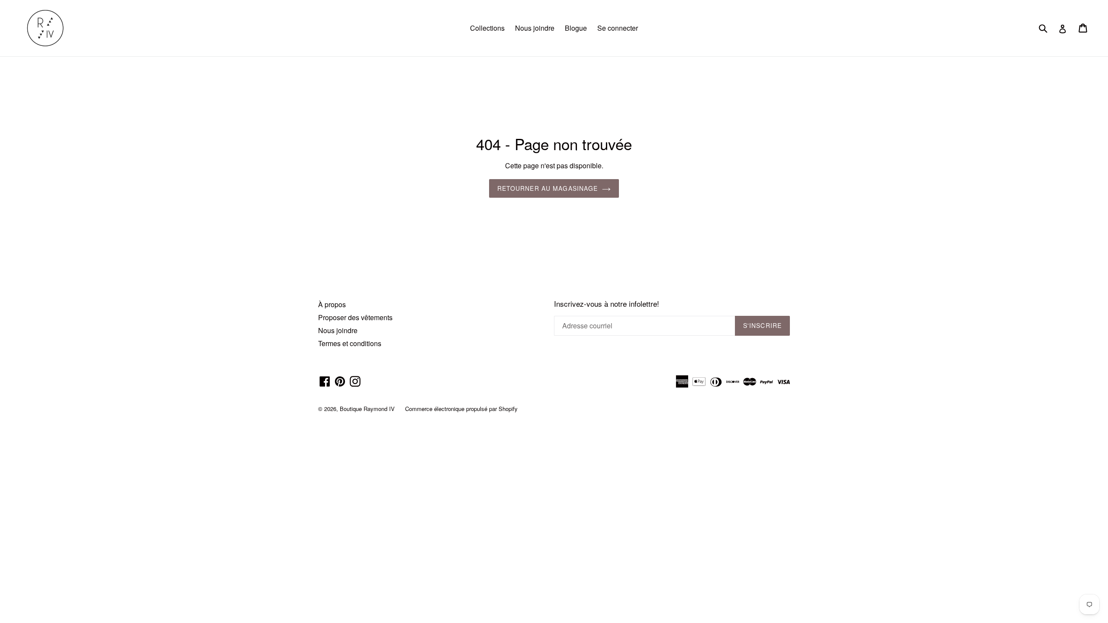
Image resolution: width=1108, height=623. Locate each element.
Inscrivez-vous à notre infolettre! (606, 303)
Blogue (576, 28)
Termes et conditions (349, 343)
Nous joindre (534, 28)
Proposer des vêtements (355, 317)
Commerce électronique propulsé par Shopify (461, 409)
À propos (332, 304)
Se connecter (617, 28)
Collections (487, 28)
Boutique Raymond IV (367, 409)
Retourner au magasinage (547, 188)
